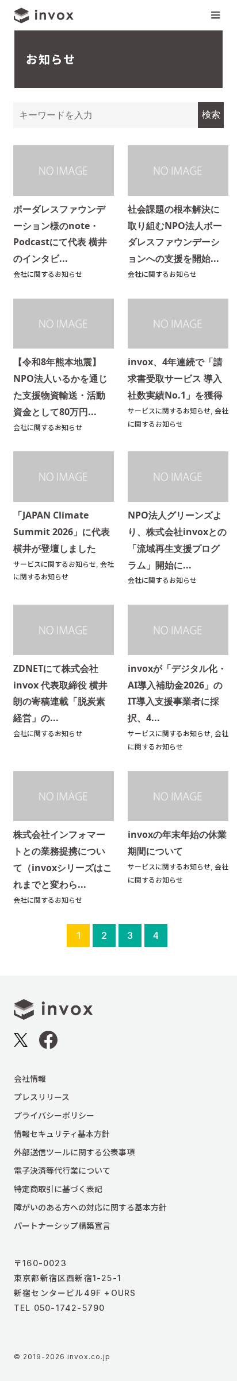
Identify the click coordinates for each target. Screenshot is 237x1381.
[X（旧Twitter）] (21, 1042)
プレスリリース (42, 1097)
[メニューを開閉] (215, 15)
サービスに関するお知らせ (169, 411)
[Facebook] (48, 1044)
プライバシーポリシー (54, 1115)
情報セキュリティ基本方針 (62, 1134)
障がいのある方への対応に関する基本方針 (90, 1207)
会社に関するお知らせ (47, 274)
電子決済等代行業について (62, 1170)
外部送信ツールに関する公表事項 (74, 1152)
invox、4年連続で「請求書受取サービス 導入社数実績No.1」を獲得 (175, 378)
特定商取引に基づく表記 (58, 1189)
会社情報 (30, 1079)
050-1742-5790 (69, 1308)
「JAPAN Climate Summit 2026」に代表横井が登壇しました (61, 532)
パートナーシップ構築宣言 (62, 1226)
